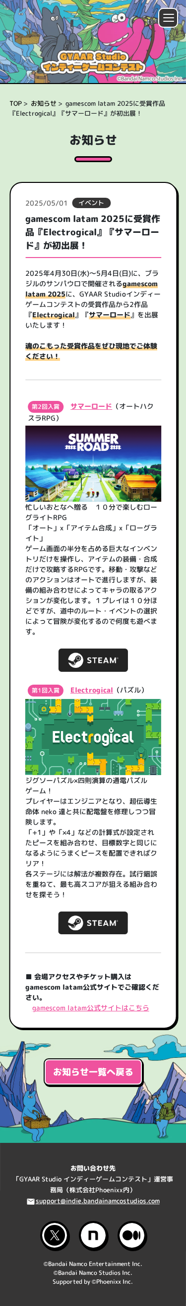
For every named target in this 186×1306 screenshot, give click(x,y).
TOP (15, 103)
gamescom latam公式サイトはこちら (90, 1007)
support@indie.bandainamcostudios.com (98, 1200)
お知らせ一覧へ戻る (93, 1072)
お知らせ (44, 103)
